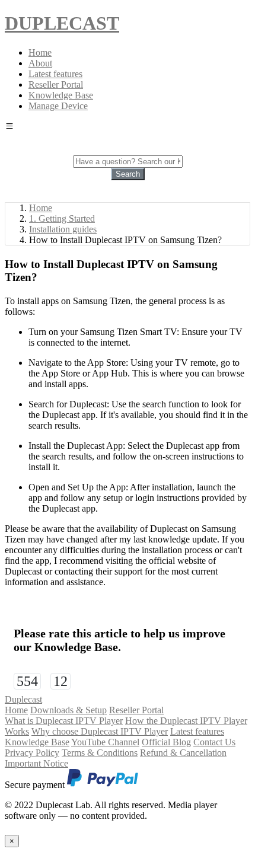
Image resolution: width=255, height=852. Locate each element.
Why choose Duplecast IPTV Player (99, 731)
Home (40, 52)
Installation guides (63, 229)
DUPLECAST (62, 23)
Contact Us (214, 742)
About (40, 63)
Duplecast (23, 699)
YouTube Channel (105, 742)
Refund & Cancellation (183, 753)
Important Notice (36, 763)
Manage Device (58, 106)
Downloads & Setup (68, 710)
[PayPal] (102, 785)
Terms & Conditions (100, 753)
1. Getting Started (62, 218)
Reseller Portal (55, 84)
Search (128, 174)
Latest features (55, 74)
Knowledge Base (60, 95)
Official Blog (166, 742)
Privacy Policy (32, 753)
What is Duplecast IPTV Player (64, 721)
